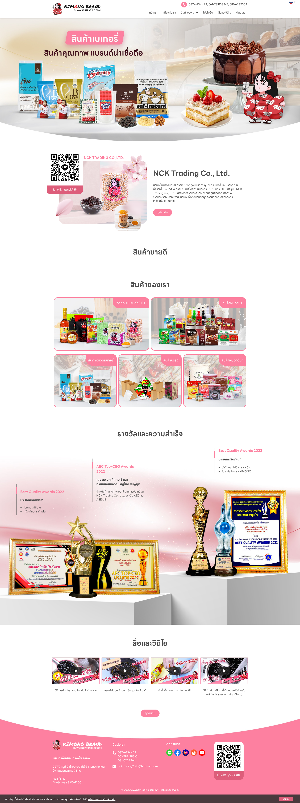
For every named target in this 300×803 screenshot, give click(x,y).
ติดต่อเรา (241, 12)
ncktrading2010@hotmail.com (138, 766)
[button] (22, 79)
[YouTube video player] (75, 671)
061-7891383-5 (218, 4)
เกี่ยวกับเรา (169, 12)
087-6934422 (198, 4)
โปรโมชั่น (208, 12)
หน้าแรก (153, 12)
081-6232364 (238, 4)
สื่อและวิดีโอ (224, 12)
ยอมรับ (286, 799)
